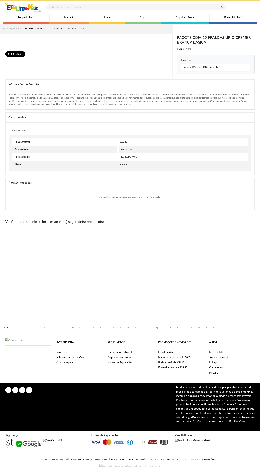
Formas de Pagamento (119, 362)
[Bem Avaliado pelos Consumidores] (52, 440)
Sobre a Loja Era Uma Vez (70, 357)
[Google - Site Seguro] (28, 444)
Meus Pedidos (216, 352)
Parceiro (213, 373)
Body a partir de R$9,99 (171, 362)
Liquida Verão (165, 352)
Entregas (214, 362)
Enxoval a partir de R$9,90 (172, 367)
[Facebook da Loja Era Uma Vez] (8, 390)
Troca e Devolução (219, 357)
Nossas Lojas (63, 352)
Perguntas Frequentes (119, 357)
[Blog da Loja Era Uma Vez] (29, 390)
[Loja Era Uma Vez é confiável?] (192, 440)
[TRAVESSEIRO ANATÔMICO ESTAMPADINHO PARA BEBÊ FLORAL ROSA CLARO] (181, 256)
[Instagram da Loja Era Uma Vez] (15, 390)
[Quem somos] (15, 340)
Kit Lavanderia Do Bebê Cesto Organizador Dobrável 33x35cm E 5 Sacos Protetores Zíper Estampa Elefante (231, 290)
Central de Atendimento (120, 352)
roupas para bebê (229, 387)
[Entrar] (236, 7)
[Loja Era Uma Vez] (23, 7)
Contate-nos (216, 367)
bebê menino (244, 391)
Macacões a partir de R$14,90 (174, 357)
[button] (250, 7)
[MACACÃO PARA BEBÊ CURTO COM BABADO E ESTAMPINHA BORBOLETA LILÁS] (28, 256)
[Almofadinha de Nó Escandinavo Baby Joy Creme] (79, 256)
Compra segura (64, 362)
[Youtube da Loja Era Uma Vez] (22, 390)
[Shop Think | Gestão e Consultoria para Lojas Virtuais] (9, 443)
